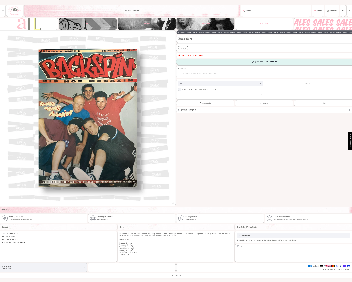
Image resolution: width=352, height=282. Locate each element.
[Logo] (14, 11)
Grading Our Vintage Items (13, 242)
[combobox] (276, 11)
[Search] (243, 11)
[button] (349, 11)
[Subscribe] (347, 235)
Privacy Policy (8, 237)
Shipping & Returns (10, 239)
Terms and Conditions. (207, 89)
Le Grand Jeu (331, 269)
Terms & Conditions (10, 234)
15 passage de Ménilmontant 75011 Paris (21, 220)
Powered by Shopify (343, 269)
